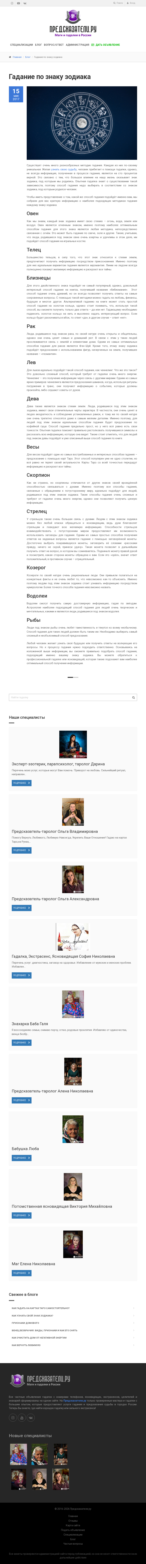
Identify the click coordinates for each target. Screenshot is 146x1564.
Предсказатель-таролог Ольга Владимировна (55, 831)
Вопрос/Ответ (54, 44)
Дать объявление (107, 44)
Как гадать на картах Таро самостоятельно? (41, 1308)
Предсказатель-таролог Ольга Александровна (55, 899)
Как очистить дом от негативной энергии (39, 1337)
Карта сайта (73, 1525)
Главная (17, 57)
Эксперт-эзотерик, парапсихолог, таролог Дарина (58, 764)
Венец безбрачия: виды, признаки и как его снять (44, 1330)
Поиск (119, 3)
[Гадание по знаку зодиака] (82, 123)
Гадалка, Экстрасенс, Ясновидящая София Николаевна (63, 956)
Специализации (21, 44)
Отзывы (73, 1520)
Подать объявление (73, 1530)
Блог (38, 44)
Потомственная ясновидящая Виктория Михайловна (62, 1206)
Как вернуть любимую (26, 1345)
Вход (132, 3)
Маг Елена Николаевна (33, 1264)
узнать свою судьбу (64, 169)
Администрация (77, 44)
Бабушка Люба (25, 1149)
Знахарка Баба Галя (30, 1024)
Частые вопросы (73, 1543)
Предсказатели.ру (74, 1400)
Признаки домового (25, 1323)
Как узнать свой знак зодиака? (32, 1315)
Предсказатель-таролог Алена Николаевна (52, 1091)
